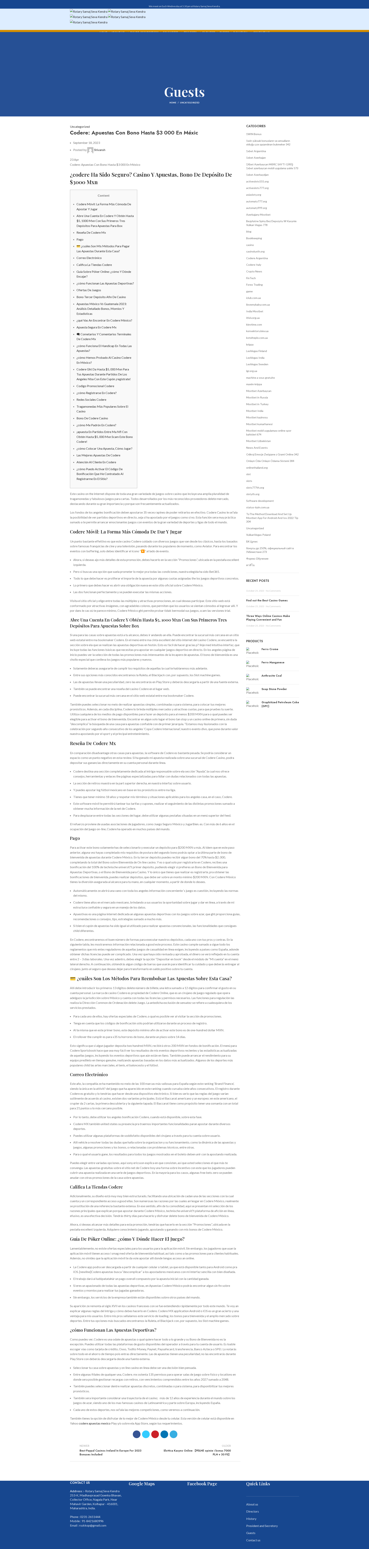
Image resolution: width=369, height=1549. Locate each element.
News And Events (257, 447)
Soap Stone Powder (274, 689)
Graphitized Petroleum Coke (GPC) (280, 704)
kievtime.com (254, 324)
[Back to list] (155, 1450)
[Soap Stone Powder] (252, 691)
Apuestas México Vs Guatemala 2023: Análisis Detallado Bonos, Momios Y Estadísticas (101, 308)
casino (250, 244)
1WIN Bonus (254, 134)
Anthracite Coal (272, 676)
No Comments (273, 590)
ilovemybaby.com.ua (258, 304)
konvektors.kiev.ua (257, 331)
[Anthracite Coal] (252, 677)
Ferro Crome (270, 649)
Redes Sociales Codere (91, 399)
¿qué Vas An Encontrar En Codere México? (104, 320)
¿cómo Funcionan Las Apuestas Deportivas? (105, 283)
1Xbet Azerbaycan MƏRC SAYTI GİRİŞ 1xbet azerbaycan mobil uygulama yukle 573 (272, 166)
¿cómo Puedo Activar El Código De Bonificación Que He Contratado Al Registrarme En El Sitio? (99, 474)
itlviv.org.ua (253, 317)
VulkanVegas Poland (258, 534)
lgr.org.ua (251, 371)
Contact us (253, 1540)
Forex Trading (254, 284)
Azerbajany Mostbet (258, 214)
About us (252, 1504)
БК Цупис (252, 541)
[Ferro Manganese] (252, 664)
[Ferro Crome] (252, 651)
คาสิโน (250, 565)
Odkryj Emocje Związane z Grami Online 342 (272, 454)
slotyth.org (252, 494)
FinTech (251, 278)
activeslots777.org (257, 188)
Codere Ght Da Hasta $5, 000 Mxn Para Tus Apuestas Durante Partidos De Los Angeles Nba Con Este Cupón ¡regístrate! (103, 374)
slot (248, 474)
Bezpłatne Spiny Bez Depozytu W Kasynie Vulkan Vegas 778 (271, 223)
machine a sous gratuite (260, 377)
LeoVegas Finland (256, 351)
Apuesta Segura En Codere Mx (96, 327)
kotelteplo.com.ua (257, 337)
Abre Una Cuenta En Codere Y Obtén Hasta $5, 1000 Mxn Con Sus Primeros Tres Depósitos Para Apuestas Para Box (105, 220)
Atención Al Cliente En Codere (96, 462)
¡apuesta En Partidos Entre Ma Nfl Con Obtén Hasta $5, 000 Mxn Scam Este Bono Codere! (104, 436)
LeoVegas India (255, 357)
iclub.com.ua (253, 297)
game (249, 291)
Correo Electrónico (89, 258)
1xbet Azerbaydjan (257, 174)
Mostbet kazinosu (257, 417)
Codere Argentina (257, 258)
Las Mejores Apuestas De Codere (98, 455)
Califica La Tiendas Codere (94, 264)
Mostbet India (254, 410)
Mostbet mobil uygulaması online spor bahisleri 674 (268, 432)
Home (173, 102)
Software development (260, 500)
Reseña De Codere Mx (91, 232)
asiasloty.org (253, 194)
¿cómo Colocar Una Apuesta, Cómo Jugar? (104, 448)
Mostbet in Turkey (257, 404)
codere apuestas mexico (95, 1423)
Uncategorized (189, 102)
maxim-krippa (254, 384)
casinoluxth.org (255, 251)
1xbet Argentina (256, 151)
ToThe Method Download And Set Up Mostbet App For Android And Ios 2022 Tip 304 (272, 517)
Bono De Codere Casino (92, 418)
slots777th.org (255, 487)
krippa (249, 344)
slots (249, 480)
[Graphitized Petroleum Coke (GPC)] (252, 705)
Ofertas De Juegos (88, 290)
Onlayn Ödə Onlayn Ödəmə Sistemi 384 (270, 460)
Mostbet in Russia (257, 397)
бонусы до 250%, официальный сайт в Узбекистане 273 (270, 550)
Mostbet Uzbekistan (258, 441)
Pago (79, 239)
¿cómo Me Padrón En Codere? (96, 425)
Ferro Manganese (273, 662)
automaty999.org (256, 207)
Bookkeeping (254, 238)
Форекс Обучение (257, 558)
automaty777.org (256, 201)
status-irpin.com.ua (257, 507)
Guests (250, 1533)
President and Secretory (262, 1526)
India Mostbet (254, 311)
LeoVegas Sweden (257, 364)
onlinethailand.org (257, 467)
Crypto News (254, 271)
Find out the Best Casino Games (267, 600)
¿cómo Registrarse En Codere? (96, 393)
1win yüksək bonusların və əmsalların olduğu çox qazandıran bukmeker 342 (268, 142)
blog (248, 231)
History (251, 1518)
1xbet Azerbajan (256, 157)
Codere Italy (253, 264)
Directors (252, 1511)
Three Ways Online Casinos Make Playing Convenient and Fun (268, 618)
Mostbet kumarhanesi (259, 424)
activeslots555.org (257, 181)
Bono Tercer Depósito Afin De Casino (101, 297)
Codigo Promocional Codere (95, 386)
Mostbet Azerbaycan (258, 390)
